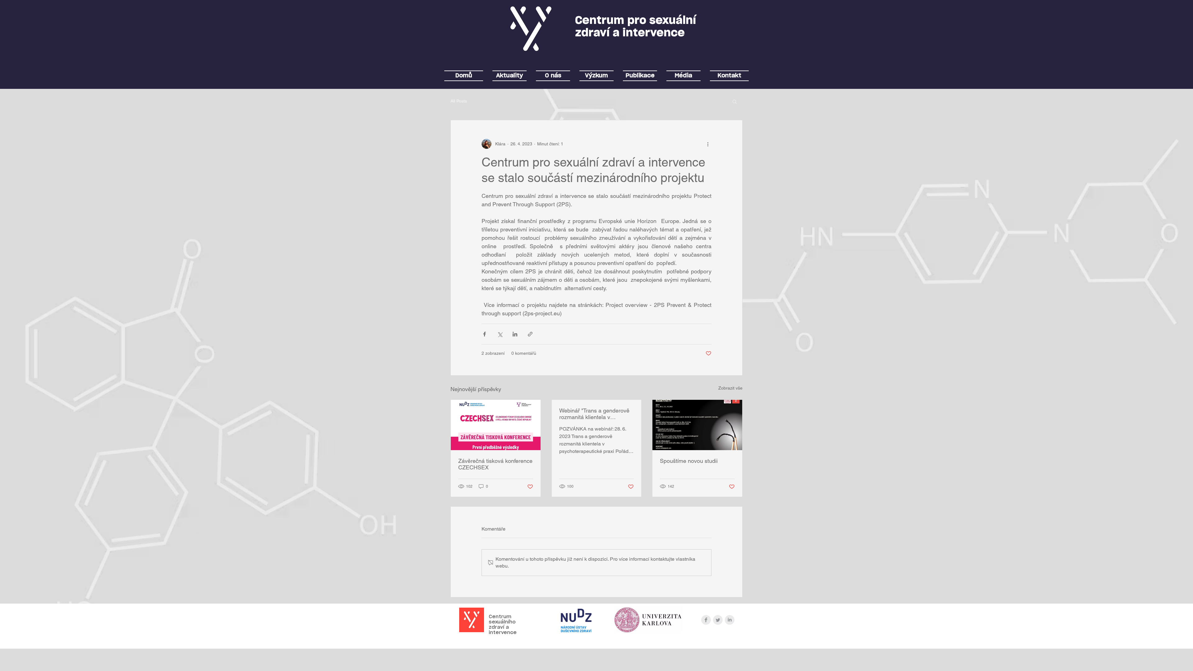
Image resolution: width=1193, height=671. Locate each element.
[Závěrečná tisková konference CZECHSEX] (496, 425)
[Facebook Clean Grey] (706, 620)
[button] (735, 101)
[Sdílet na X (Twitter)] (500, 334)
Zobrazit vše (730, 388)
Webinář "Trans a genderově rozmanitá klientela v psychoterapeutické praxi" (594, 413)
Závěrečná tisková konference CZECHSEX (495, 464)
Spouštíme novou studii (689, 461)
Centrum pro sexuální (635, 20)
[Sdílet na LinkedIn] (515, 334)
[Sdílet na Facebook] (484, 334)
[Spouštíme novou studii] (697, 425)
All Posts (458, 100)
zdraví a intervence (630, 33)
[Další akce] (707, 144)
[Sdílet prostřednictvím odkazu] (530, 334)
